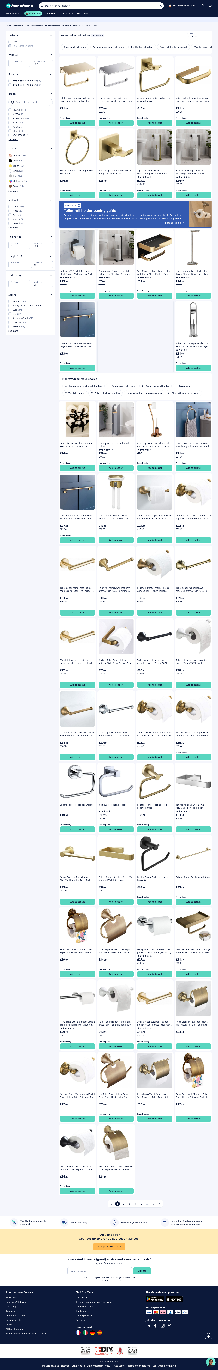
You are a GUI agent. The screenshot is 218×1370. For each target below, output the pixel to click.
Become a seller (14, 1320)
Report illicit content (16, 1315)
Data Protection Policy (98, 1365)
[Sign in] (203, 5)
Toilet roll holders (69, 25)
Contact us (11, 1311)
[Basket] (210, 5)
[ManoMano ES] (99, 1332)
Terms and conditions (139, 1365)
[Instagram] (162, 1325)
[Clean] (161, 6)
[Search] (42, 6)
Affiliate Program (14, 1329)
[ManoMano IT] (85, 1332)
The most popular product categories (94, 1302)
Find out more (129, 1281)
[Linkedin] (148, 1325)
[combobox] (198, 35)
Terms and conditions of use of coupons (26, 1333)
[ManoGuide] (211, 1362)
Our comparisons (84, 1306)
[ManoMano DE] (92, 1332)
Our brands (81, 1311)
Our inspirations (84, 1315)
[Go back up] (208, 1336)
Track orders (12, 1297)
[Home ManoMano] (20, 5)
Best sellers (81, 1320)
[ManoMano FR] (78, 1332)
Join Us (9, 1324)
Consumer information (164, 1365)
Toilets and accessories (33, 25)
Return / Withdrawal (16, 1302)
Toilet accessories (52, 25)
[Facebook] (155, 1325)
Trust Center (119, 1365)
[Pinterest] (169, 1325)
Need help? (11, 1306)
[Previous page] (111, 1203)
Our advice (81, 1297)
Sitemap (65, 1365)
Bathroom (17, 25)
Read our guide (173, 222)
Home (8, 25)
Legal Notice (78, 1365)
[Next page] (159, 1203)
